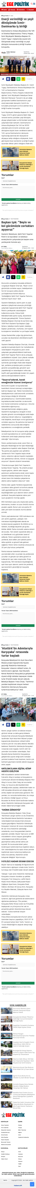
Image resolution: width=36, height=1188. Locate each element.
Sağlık (19, 1163)
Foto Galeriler (4, 1127)
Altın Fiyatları (4, 1137)
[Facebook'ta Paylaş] (8, 79)
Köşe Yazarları (5, 1125)
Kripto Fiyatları (5, 1139)
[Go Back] (32, 1184)
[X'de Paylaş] (13, 79)
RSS (6, 1180)
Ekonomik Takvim (5, 1142)
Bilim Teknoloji (22, 1130)
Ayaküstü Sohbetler (23, 1137)
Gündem (22, 9)
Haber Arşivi (4, 1158)
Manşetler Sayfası (6, 1130)
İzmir (5, 9)
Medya (20, 1125)
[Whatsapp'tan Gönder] (18, 79)
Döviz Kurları (4, 1134)
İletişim (3, 1156)
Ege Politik (6, 15)
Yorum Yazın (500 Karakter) (9, 184)
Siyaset (31, 9)
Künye (2, 1151)
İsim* (3, 178)
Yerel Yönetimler (15, 219)
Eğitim (20, 1132)
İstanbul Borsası (5, 1132)
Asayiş (12, 9)
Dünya (20, 1158)
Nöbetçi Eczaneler (6, 1144)
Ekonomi (20, 1156)
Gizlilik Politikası (5, 1154)
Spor (19, 1166)
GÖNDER (18, 199)
